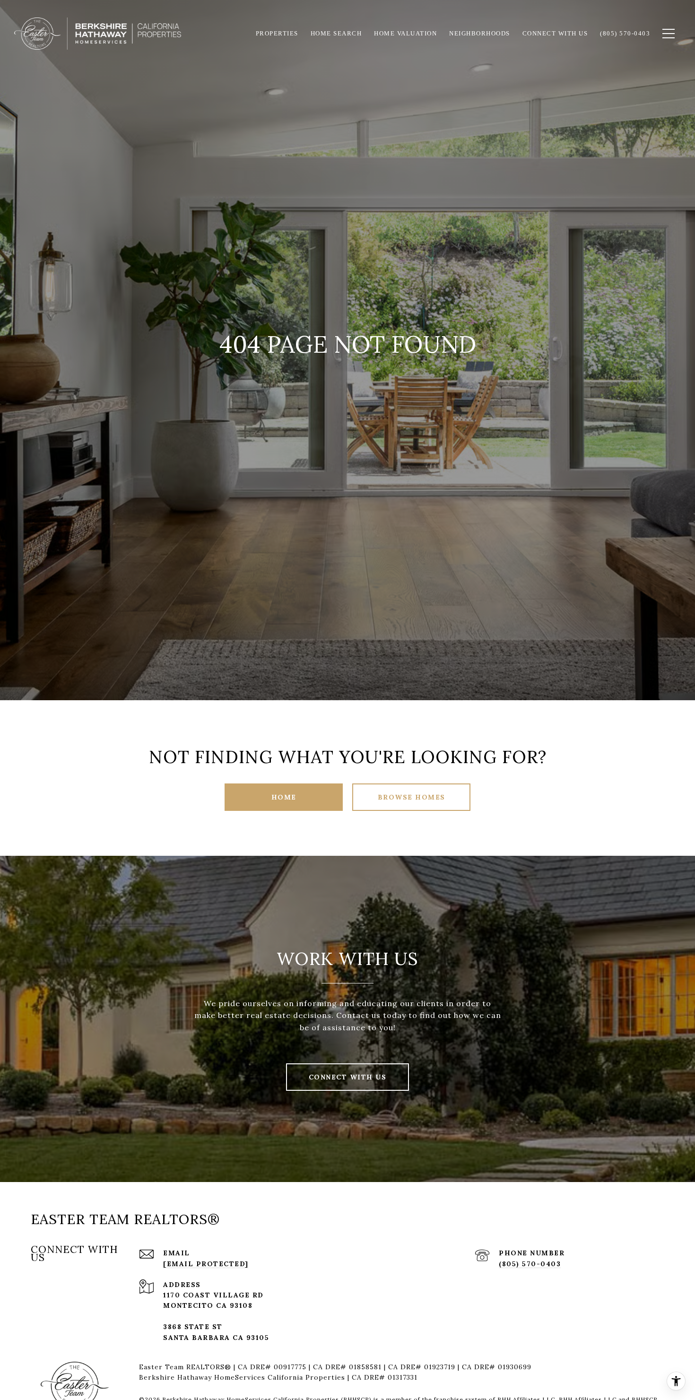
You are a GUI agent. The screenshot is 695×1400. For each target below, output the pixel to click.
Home (283, 797)
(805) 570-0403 (530, 1264)
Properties (277, 33)
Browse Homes (411, 797)
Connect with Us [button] (348, 1077)
